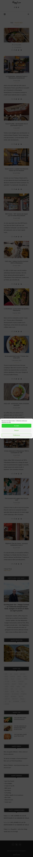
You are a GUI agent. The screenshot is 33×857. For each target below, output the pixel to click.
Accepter (16, 425)
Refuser (16, 430)
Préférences (16, 435)
